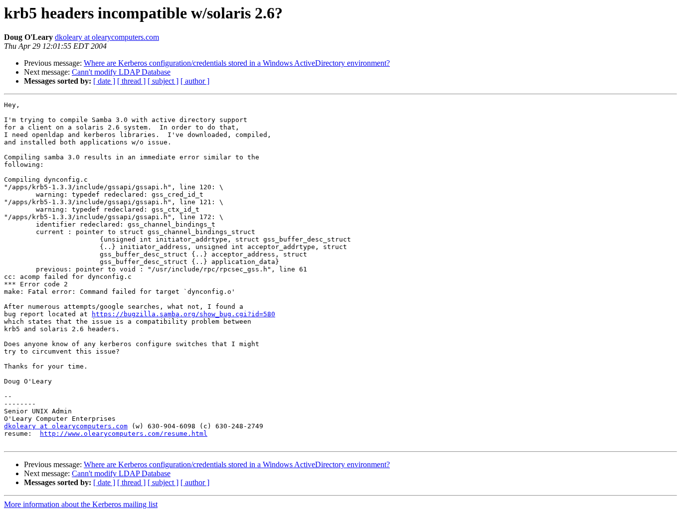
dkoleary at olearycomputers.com (107, 37)
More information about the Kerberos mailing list (81, 504)
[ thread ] (131, 81)
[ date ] (104, 81)
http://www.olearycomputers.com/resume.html (123, 433)
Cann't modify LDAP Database (121, 72)
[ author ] (194, 81)
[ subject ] (163, 81)
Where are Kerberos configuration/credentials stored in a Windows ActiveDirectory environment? (237, 63)
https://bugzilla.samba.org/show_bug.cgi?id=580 (183, 314)
